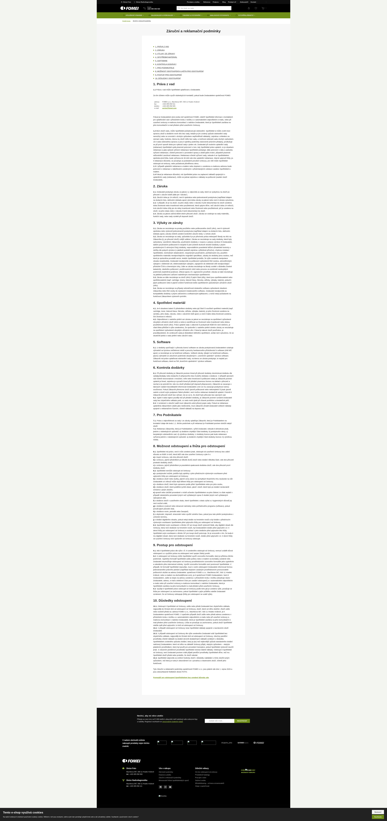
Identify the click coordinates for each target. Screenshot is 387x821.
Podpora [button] (216, 2)
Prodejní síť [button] (232, 2)
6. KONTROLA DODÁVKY (165, 64)
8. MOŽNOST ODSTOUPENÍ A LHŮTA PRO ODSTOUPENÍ (179, 71)
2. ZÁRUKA (160, 50)
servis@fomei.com (169, 108)
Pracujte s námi (200, 777)
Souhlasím (378, 817)
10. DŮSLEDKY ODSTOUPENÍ (167, 78)
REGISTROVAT (242, 721)
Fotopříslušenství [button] (245, 15)
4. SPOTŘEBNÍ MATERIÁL (166, 57)
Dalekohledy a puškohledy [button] (162, 15)
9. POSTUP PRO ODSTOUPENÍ (168, 75)
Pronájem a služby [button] (193, 2)
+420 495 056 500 (136, 774)
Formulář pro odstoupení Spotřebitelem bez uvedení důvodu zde (181, 678)
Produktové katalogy (202, 775)
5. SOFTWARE (161, 61)
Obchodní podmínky (166, 772)
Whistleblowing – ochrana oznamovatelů (209, 783)
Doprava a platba (165, 775)
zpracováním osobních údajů (172, 722)
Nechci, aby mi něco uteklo (150, 716)
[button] (265, 2)
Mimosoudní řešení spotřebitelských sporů (174, 780)
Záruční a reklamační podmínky (170, 777)
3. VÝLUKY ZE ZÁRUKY (165, 54)
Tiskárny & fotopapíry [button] (192, 15)
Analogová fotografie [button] (219, 15)
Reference (206, 2)
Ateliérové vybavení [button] (134, 15)
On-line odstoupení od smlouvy (206, 772)
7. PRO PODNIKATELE (164, 68)
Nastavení (378, 812)
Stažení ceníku (200, 780)
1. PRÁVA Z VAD (162, 47)
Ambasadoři (244, 2)
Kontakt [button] (253, 2)
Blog (224, 2)
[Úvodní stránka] (129, 8)
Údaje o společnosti (202, 786)
